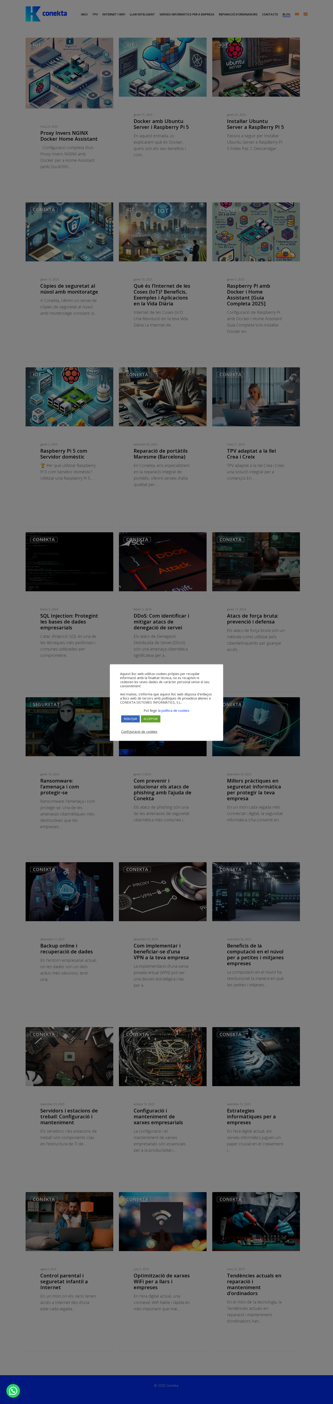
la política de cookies (173, 710)
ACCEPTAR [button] (151, 719)
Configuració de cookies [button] (139, 731)
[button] (13, 1391)
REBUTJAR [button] (130, 719)
